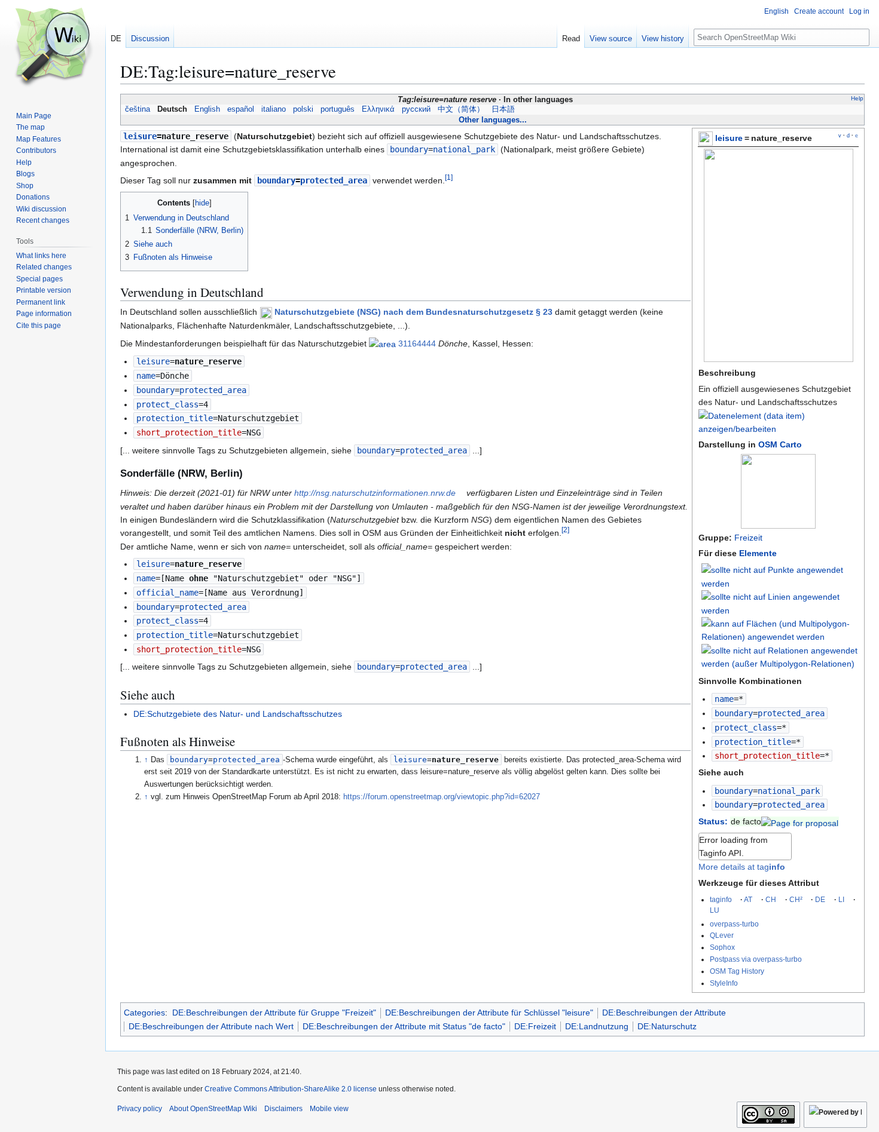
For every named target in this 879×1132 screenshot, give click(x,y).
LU (714, 910)
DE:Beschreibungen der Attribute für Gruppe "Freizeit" (274, 1012)
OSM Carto (780, 444)
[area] (382, 343)
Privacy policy (139, 1109)
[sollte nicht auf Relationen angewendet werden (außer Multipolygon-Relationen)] (780, 656)
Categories (144, 1012)
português (337, 109)
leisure (729, 138)
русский (416, 109)
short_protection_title (767, 755)
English (207, 109)
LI (841, 899)
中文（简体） (461, 109)
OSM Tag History (737, 971)
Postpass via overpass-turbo (756, 959)
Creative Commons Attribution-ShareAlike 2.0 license (291, 1089)
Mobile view (329, 1109)
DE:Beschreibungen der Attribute (664, 1012)
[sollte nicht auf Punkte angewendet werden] (780, 576)
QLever (722, 935)
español (241, 109)
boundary (734, 713)
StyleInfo (724, 983)
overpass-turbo (734, 924)
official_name (167, 592)
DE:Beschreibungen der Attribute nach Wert (211, 1026)
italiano (273, 109)
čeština (137, 109)
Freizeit (748, 537)
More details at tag (741, 867)
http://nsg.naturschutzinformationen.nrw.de (375, 493)
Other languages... (493, 119)
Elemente (758, 553)
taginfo (721, 899)
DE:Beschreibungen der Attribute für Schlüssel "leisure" (489, 1012)
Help (857, 98)
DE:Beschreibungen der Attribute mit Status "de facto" (404, 1026)
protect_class (746, 727)
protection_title (753, 742)
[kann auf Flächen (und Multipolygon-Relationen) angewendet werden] (780, 629)
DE (820, 899)
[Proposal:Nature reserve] (799, 821)
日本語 (503, 109)
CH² (795, 899)
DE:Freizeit (535, 1026)
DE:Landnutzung (596, 1026)
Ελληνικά (378, 109)
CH (770, 899)
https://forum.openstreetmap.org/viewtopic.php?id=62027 (441, 797)
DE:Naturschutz (667, 1026)
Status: (713, 821)
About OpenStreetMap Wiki (213, 1109)
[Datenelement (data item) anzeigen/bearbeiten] (778, 429)
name (724, 699)
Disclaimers (283, 1109)
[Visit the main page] (52, 48)
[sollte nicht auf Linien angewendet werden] (780, 603)
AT (748, 899)
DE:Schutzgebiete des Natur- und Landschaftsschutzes (237, 714)
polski (303, 109)
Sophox (722, 947)
